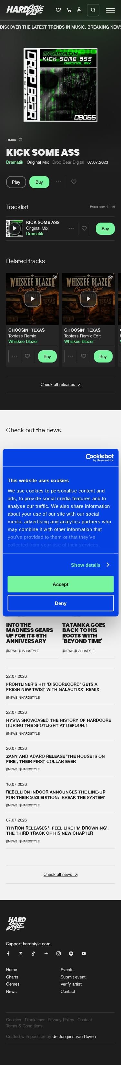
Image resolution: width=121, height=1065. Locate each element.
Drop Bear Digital (68, 162)
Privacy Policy (61, 1019)
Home (11, 969)
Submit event (73, 977)
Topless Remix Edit (82, 335)
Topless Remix (22, 335)
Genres (13, 984)
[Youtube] (84, 953)
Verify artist (71, 984)
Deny (60, 603)
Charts (12, 977)
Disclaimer (35, 1019)
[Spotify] (71, 953)
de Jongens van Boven (74, 1036)
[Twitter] (21, 953)
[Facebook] (8, 953)
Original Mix (37, 228)
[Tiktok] (33, 953)
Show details (85, 564)
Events (67, 969)
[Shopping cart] (69, 10)
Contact (68, 991)
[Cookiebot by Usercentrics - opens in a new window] (86, 458)
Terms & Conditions (24, 1026)
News (11, 991)
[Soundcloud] (46, 953)
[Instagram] (58, 953)
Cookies (13, 1019)
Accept (60, 584)
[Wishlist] (59, 10)
